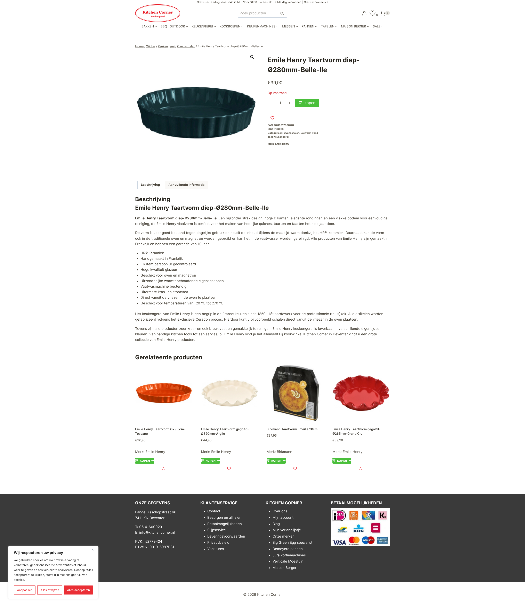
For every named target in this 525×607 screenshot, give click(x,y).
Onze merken (283, 536)
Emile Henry (282, 143)
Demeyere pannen (288, 549)
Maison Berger (284, 568)
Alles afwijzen (49, 590)
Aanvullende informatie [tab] (186, 185)
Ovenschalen (291, 132)
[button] (252, 57)
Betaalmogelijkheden (224, 524)
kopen (310, 103)
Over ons (280, 511)
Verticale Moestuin (288, 561)
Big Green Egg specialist (292, 542)
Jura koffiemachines (289, 555)
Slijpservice (216, 530)
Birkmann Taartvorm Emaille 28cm (292, 429)
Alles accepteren (78, 590)
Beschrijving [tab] (150, 185)
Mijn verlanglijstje (287, 530)
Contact (213, 511)
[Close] (94, 549)
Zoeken (283, 13)
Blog (276, 524)
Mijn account (283, 517)
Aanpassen (24, 590)
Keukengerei (281, 136)
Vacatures (215, 549)
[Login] (364, 13)
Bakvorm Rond (309, 132)
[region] (53, 572)
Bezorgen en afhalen (224, 517)
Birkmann (284, 452)
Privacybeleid (218, 542)
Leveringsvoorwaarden (226, 536)
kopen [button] (145, 460)
